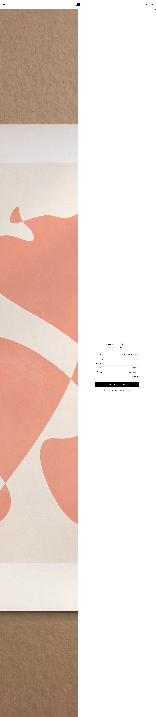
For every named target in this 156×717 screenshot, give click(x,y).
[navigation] (4, 4)
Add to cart (117, 384)
